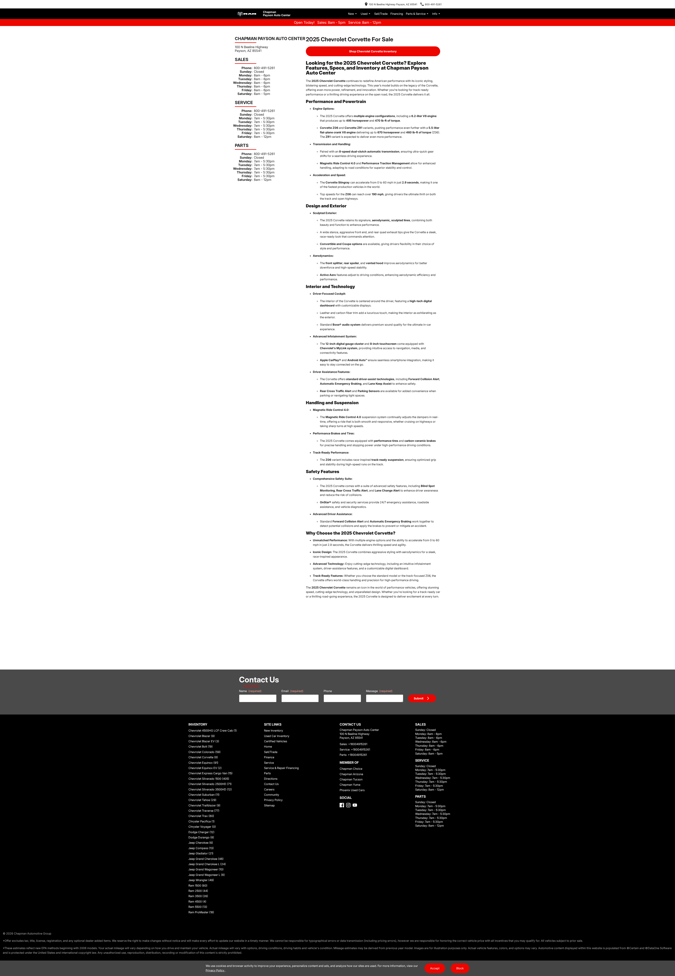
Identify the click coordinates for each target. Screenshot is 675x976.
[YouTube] (355, 805)
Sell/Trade (381, 13)
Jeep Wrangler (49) (201, 880)
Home (268, 746)
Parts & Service (416, 13)
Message (379, 691)
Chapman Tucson (351, 779)
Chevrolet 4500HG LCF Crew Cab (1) (212, 730)
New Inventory (273, 730)
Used (364, 13)
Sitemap (269, 805)
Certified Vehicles (275, 741)
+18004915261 (357, 744)
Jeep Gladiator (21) (200, 853)
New (351, 13)
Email (292, 691)
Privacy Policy (273, 800)
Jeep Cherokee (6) (200, 842)
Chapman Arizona (351, 774)
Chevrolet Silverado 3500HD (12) (210, 789)
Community (271, 794)
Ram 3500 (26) (198, 896)
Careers (269, 789)
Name (250, 691)
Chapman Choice (351, 768)
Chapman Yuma (350, 784)
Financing (396, 13)
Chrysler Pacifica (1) (201, 821)
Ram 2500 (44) (198, 891)
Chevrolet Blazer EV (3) (203, 741)
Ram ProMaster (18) (201, 912)
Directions (270, 778)
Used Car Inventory (276, 736)
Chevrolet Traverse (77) (203, 810)
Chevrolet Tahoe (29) (202, 800)
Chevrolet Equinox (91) (203, 762)
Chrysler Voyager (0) (202, 826)
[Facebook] (342, 805)
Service (269, 762)
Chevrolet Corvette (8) (203, 757)
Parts (267, 773)
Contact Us (271, 784)
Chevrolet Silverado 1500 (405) (208, 778)
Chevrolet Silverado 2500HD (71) (210, 784)
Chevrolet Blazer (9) (201, 736)
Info (434, 13)
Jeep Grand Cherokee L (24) (207, 864)
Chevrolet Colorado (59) (204, 752)
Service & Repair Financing (281, 768)
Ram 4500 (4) (197, 901)
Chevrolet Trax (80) (201, 816)
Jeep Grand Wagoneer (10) (206, 869)
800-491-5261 (264, 68)
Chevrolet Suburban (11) (204, 794)
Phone (328, 691)
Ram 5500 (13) (197, 907)
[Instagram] (348, 805)
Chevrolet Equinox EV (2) (205, 768)
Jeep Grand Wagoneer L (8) (206, 875)
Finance (269, 757)
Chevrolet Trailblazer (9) (204, 805)
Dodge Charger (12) (201, 832)
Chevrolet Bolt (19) (200, 746)
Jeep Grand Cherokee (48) (206, 859)
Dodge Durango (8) (201, 837)
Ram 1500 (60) (197, 885)
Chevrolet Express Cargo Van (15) (210, 773)
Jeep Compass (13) (201, 848)
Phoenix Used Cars (352, 790)
